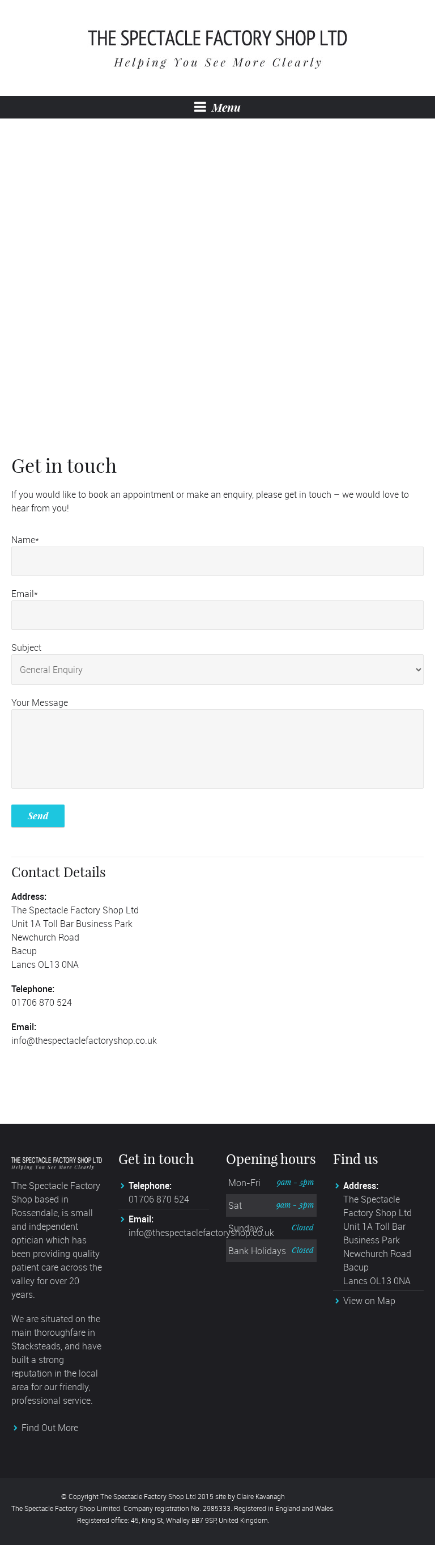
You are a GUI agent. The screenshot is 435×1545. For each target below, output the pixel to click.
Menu (225, 107)
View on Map (369, 1300)
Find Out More (50, 1427)
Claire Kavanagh (261, 1496)
